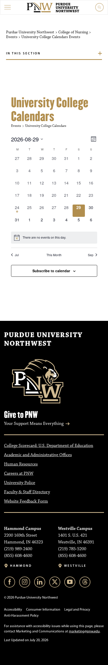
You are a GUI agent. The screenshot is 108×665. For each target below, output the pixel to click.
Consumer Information (43, 609)
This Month (54, 255)
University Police (19, 483)
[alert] (54, 238)
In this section (23, 53)
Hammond (21, 565)
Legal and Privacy (77, 609)
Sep (90, 255)
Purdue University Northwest (43, 339)
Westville (75, 565)
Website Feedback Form (26, 501)
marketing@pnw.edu (84, 631)
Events (16, 126)
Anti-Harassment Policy (21, 615)
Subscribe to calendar (51, 270)
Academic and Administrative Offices (38, 455)
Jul (17, 255)
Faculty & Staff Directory (27, 492)
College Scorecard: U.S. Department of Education (48, 445)
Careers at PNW (18, 473)
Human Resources (21, 464)
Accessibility (13, 609)
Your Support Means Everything (34, 423)
